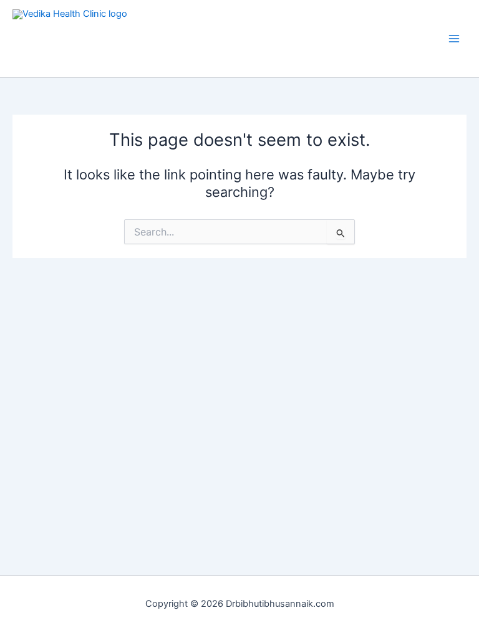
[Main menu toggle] (454, 38)
